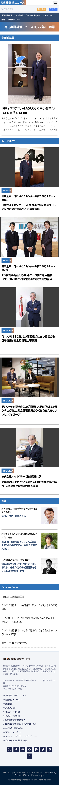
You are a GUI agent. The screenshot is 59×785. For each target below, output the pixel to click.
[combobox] (15, 9)
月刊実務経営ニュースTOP (12, 15)
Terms (26, 775)
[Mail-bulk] (36, 749)
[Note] (29, 756)
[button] (55, 3)
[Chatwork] (43, 749)
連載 (3, 19)
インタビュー (47, 15)
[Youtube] (22, 749)
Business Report (33, 15)
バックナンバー (14, 19)
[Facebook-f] (16, 749)
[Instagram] (29, 749)
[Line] (49, 749)
